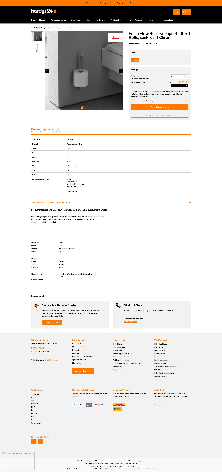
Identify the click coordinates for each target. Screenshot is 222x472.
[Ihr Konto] (176, 11)
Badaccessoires (160, 360)
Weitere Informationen (154, 469)
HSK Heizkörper (161, 344)
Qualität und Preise (79, 360)
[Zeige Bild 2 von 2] (85, 108)
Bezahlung (117, 344)
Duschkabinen (160, 363)
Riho (33, 420)
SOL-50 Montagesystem (164, 370)
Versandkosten (119, 347)
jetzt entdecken (129, 3)
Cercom (34, 400)
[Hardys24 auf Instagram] (33, 441)
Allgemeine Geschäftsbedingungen (127, 363)
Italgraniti (35, 410)
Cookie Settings (78, 344)
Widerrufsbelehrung (121, 360)
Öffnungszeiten (78, 347)
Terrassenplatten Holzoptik (165, 366)
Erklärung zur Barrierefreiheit (125, 357)
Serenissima (36, 423)
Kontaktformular (51, 360)
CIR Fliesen (158, 347)
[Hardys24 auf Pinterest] (40, 441)
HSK (33, 407)
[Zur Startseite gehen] (43, 11)
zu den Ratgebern (52, 322)
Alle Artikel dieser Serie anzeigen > (143, 43)
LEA (32, 416)
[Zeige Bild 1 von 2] (82, 108)
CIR (32, 397)
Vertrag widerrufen (83, 371)
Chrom (135, 60)
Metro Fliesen (159, 350)
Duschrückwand (160, 376)
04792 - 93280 (130, 321)
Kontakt (75, 350)
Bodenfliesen (159, 353)
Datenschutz (118, 366)
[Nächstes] (121, 71)
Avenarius (35, 394)
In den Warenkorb (161, 107)
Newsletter (76, 363)
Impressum (117, 370)
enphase (34, 403)
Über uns (75, 353)
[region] (77, 70)
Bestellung (117, 350)
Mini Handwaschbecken (164, 373)
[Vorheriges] (47, 71)
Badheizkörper (160, 357)
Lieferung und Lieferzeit (122, 353)
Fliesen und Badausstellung (83, 356)
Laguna (34, 413)
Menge (133, 76)
